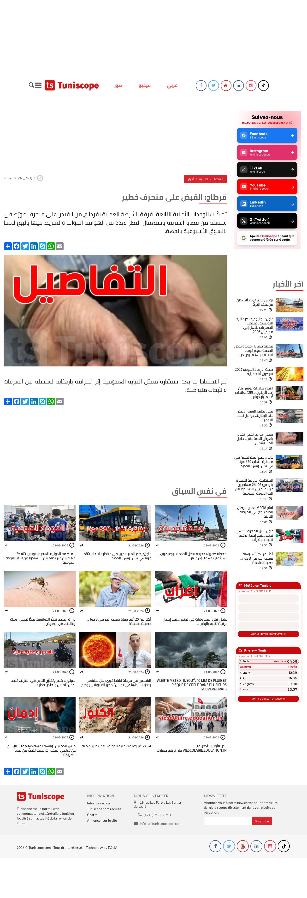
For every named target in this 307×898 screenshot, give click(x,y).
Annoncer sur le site (102, 820)
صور (118, 85)
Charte (92, 815)
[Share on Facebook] (157, 545)
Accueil (218, 179)
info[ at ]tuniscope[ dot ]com (161, 823)
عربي (172, 85)
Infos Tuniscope (98, 803)
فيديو (145, 85)
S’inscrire (262, 821)
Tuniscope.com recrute (104, 809)
